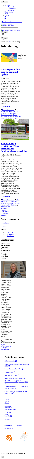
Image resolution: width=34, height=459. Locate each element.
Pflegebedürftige (6, 116)
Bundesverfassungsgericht (8, 203)
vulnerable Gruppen (12, 118)
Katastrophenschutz (6, 115)
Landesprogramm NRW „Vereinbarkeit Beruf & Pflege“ (16, 387)
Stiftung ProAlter (10, 361)
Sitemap (7, 403)
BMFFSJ (12, 111)
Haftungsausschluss (10, 409)
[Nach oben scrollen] (1, 455)
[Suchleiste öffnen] (2, 34)
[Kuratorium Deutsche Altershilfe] (11, 30)
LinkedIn (7, 416)
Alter (17, 200)
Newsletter (8, 419)
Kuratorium (11, 10)
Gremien (7, 5)
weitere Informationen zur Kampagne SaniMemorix (6, 347)
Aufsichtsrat (11, 8)
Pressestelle (4, 226)
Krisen (15, 115)
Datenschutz (8, 408)
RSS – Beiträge (17, 425)
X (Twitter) (8, 412)
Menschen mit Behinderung (9, 205)
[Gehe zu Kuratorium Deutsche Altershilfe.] (10, 42)
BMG (17, 111)
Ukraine (3, 118)
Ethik (18, 203)
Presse (6, 13)
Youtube (7, 414)
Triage (9, 206)
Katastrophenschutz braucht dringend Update (10, 72)
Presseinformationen (8, 110)
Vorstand (11, 7)
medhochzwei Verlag (11, 375)
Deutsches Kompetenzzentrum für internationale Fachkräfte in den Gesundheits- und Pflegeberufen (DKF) (16, 380)
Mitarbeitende (9, 12)
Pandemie (4, 206)
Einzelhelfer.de (9, 372)
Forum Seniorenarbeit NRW (13, 369)
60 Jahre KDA (9, 428)
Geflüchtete (4, 113)
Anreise (7, 401)
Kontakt (7, 15)
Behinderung (4, 111)
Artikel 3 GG (5, 201)
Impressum (8, 406)
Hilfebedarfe (12, 113)
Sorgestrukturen (16, 116)
